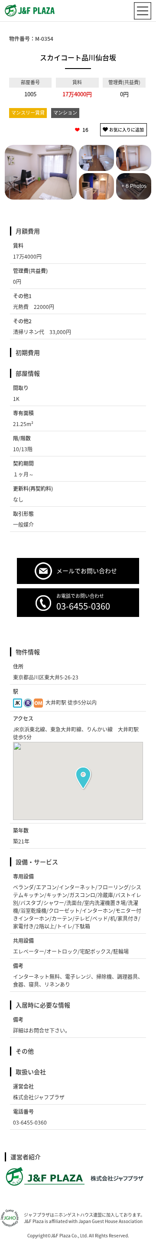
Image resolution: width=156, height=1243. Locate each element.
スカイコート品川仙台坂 (78, 57)
